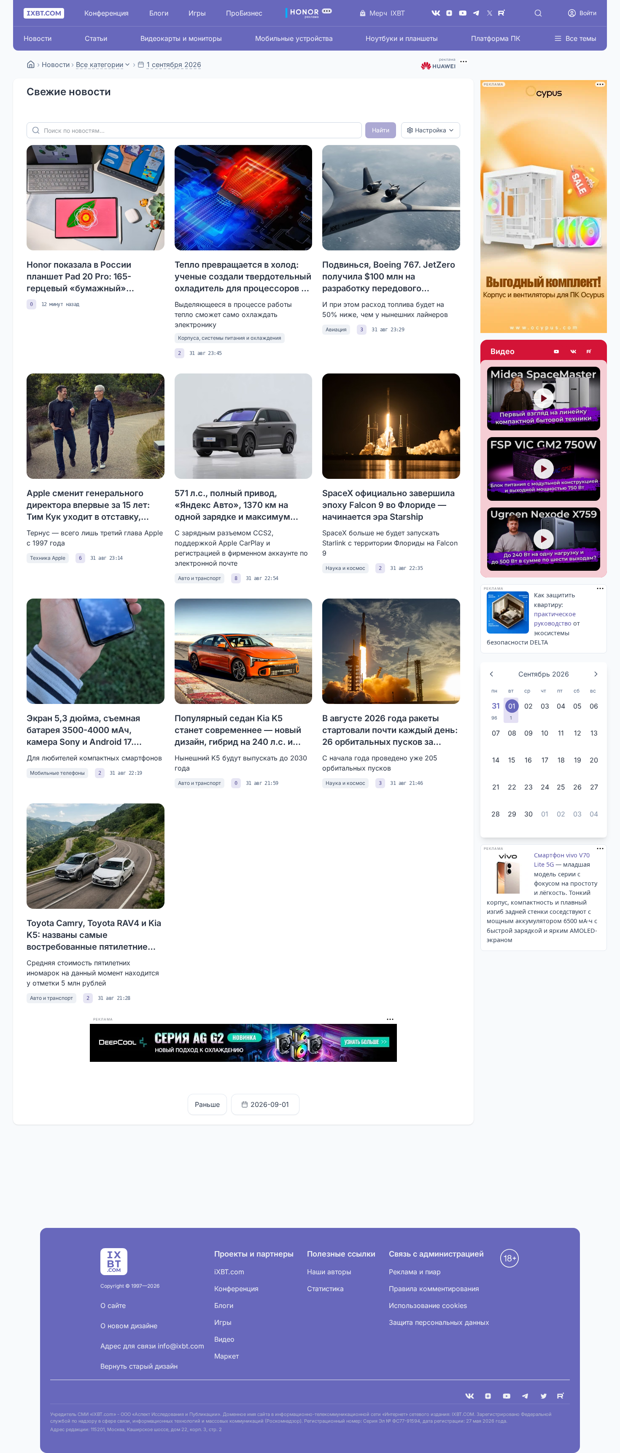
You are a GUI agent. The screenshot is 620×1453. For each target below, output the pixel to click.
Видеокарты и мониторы (181, 38)
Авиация (336, 329)
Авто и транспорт (199, 578)
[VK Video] (573, 351)
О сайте (113, 1305)
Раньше (207, 1104)
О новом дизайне (128, 1325)
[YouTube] (463, 13)
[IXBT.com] (31, 64)
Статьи (96, 38)
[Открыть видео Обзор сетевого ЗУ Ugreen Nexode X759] (543, 539)
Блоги (158, 13)
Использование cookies (428, 1305)
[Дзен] (449, 13)
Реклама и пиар (415, 1272)
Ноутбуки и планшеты (402, 38)
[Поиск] (538, 13)
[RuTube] (503, 13)
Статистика (325, 1288)
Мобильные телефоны (57, 773)
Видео (503, 351)
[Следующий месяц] (596, 674)
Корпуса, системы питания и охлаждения (229, 338)
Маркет (226, 1356)
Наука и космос (345, 568)
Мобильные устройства (294, 38)
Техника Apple (47, 558)
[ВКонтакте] (436, 13)
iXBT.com (229, 1272)
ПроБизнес (244, 13)
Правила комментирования (434, 1288)
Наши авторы (329, 1272)
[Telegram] (476, 13)
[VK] (469, 1396)
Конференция (106, 13)
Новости (37, 38)
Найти (380, 130)
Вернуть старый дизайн (139, 1366)
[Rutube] (590, 351)
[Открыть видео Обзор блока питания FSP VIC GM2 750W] (543, 469)
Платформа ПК (495, 38)
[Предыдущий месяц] (491, 674)
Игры (197, 13)
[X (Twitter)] (490, 13)
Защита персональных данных (439, 1322)
